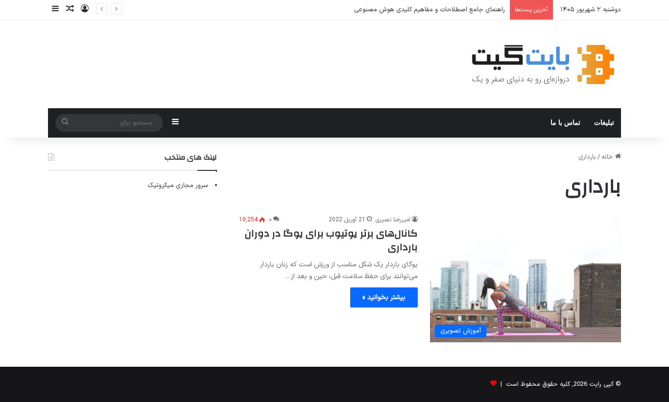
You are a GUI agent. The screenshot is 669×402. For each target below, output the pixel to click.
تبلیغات (604, 122)
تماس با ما (565, 122)
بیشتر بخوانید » (384, 297)
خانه (608, 157)
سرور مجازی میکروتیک (177, 185)
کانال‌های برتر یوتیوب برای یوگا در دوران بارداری (331, 240)
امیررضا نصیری (393, 219)
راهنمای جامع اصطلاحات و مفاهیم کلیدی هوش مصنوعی (429, 10)
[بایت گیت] (543, 64)
